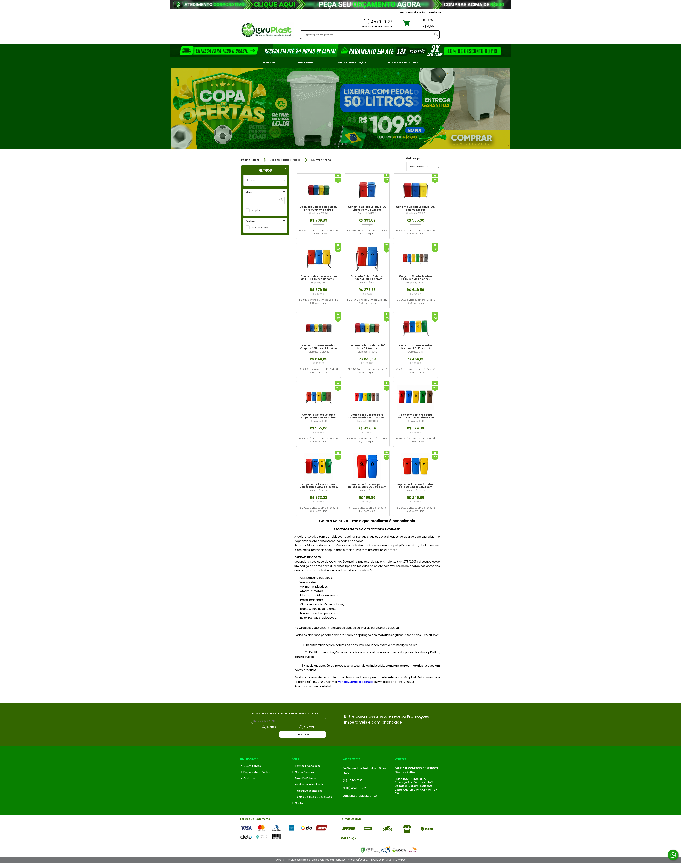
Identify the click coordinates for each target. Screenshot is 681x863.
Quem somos (251, 766)
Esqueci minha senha (255, 772)
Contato (298, 803)
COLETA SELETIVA (321, 160)
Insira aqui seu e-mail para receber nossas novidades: (285, 713)
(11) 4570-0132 (356, 788)
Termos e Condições (306, 766)
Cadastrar (302, 734)
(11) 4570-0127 (353, 780)
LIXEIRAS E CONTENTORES (285, 160)
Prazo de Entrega (304, 778)
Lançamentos (259, 227)
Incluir (271, 727)
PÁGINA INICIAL (250, 160)
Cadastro (248, 778)
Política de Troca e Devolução (312, 797)
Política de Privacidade (307, 784)
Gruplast (256, 210)
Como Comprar (303, 772)
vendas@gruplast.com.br (360, 796)
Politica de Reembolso (307, 790)
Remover (309, 727)
